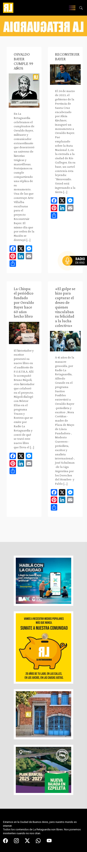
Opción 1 (75, 267)
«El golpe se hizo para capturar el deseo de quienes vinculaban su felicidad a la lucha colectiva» (65, 307)
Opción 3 (75, 270)
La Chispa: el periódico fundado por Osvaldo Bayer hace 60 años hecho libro (24, 302)
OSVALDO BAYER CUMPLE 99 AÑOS (23, 61)
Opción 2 (75, 269)
